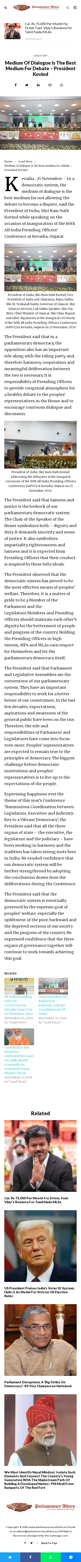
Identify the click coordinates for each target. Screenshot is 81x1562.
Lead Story (41, 55)
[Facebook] (25, 1543)
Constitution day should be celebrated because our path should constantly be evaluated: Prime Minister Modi (18, 1060)
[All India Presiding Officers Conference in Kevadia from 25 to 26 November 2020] (19, 986)
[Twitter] (31, 1543)
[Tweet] (26, 85)
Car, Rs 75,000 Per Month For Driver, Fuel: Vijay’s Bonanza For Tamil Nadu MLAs (48, 28)
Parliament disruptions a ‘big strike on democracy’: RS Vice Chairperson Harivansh (38, 1384)
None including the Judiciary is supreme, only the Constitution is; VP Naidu (52, 1005)
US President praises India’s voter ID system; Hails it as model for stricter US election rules (39, 1292)
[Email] (50, 85)
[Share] (16, 85)
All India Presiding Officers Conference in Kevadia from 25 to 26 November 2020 (18, 1005)
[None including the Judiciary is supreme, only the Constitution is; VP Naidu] (53, 986)
